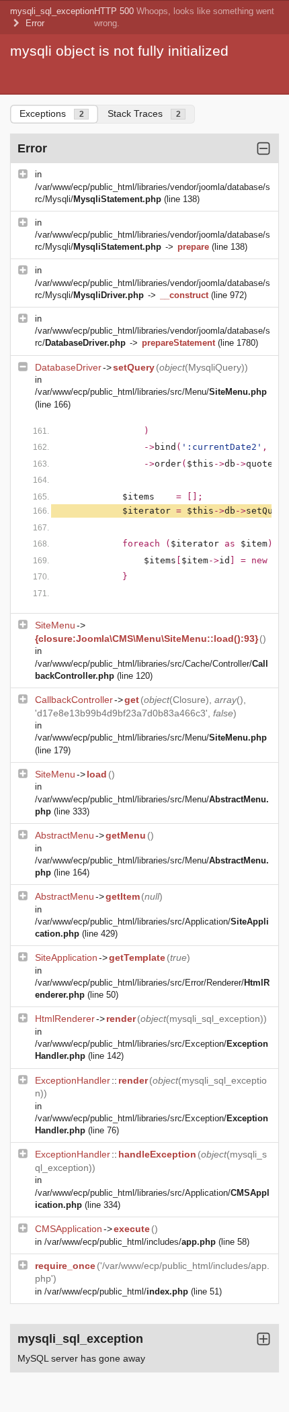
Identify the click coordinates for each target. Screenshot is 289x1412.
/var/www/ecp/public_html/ (116, 1291)
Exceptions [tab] (51, 113)
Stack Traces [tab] (144, 113)
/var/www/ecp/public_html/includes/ (130, 1242)
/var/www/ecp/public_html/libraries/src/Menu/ (151, 392)
